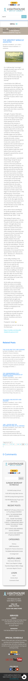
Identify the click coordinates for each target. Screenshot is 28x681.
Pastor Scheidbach (9, 44)
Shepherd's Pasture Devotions (10, 46)
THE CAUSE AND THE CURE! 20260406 (14, 349)
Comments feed (14, 580)
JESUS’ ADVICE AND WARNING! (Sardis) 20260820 (14, 529)
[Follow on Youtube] (17, 669)
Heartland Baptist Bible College (14, 566)
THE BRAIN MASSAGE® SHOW (14, 551)
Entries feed (14, 578)
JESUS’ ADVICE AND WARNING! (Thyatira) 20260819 (14, 534)
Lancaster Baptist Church (14, 568)
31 (25, 444)
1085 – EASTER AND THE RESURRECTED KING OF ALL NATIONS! (13, 425)
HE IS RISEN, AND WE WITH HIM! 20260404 (12, 400)
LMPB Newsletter (14, 546)
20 (13, 444)
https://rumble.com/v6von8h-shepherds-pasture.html (12, 331)
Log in (14, 575)
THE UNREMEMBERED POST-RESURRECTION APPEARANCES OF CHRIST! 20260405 (12, 375)
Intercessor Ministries (14, 561)
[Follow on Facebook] (10, 669)
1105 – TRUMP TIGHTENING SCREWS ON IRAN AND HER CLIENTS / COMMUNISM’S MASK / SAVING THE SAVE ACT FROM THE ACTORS (14, 522)
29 (20, 444)
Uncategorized (14, 554)
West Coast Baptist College (14, 563)
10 (11, 444)
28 (18, 444)
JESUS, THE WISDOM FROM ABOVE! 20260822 (14, 515)
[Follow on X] (14, 669)
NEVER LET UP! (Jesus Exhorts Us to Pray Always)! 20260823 (14, 511)
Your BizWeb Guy (14, 679)
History (14, 544)
